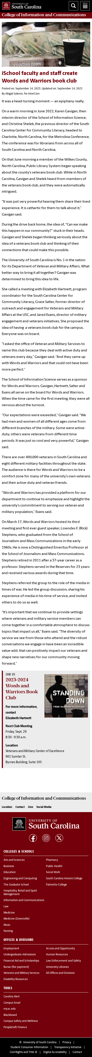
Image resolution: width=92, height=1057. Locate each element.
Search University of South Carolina (73, 5)
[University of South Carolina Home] (20, 5)
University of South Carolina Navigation (85, 5)
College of (44, 14)
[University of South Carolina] (46, 824)
